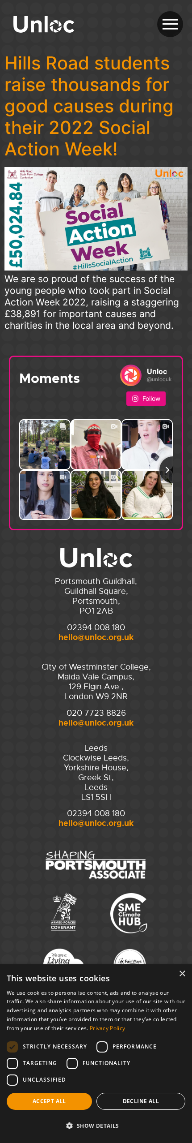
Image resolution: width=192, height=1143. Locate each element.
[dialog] (96, 1053)
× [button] (182, 974)
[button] (96, 1126)
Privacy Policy (107, 1028)
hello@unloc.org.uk (96, 637)
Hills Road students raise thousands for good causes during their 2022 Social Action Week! (89, 106)
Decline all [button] (141, 1101)
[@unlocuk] (131, 375)
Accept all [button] (49, 1101)
